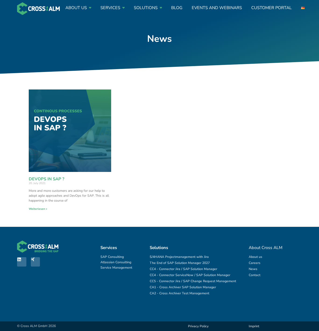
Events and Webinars (217, 8)
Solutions (146, 8)
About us (76, 8)
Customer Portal (271, 8)
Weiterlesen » (38, 209)
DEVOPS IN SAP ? (46, 179)
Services (110, 8)
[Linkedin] (21, 262)
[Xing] (35, 262)
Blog (176, 8)
